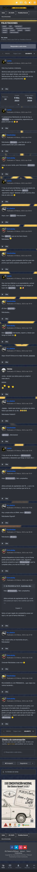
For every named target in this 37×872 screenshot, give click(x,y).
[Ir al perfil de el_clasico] (4, 210)
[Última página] (34, 53)
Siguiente (28, 53)
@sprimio (12, 288)
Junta (5, 37)
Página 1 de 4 (17, 53)
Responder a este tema (18, 46)
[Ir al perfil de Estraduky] (4, 159)
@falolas (5, 435)
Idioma (22, 851)
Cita (6, 89)
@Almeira (6, 119)
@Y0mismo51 (26, 455)
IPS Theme (8, 851)
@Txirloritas (6, 717)
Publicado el (19, 63)
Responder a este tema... (14, 752)
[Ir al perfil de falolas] (4, 370)
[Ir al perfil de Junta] (4, 62)
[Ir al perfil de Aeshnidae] (4, 136)
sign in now (11, 744)
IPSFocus (16, 851)
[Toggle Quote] (5, 586)
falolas (9, 369)
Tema (28, 851)
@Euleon (27, 512)
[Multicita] (2, 89)
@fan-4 (25, 190)
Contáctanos (18, 853)
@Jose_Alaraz (24, 562)
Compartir (9, 763)
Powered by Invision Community (18, 857)
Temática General (25, 39)
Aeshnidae (24, 586)
